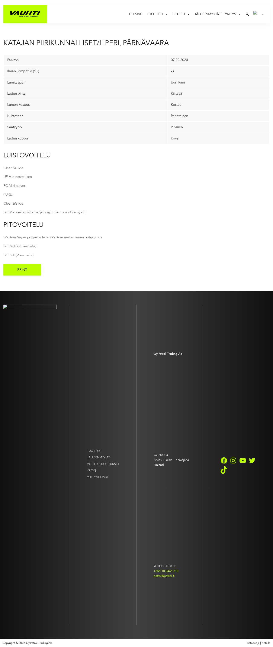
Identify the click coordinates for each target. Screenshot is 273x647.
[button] (247, 14)
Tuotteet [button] (155, 14)
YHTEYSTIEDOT (98, 477)
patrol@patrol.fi (164, 576)
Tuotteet (94, 451)
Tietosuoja (253, 642)
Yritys (230, 14)
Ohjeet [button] (179, 14)
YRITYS (91, 470)
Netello (265, 642)
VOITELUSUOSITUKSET (103, 464)
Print (22, 269)
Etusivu (135, 14)
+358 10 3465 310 (166, 571)
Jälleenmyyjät (207, 14)
